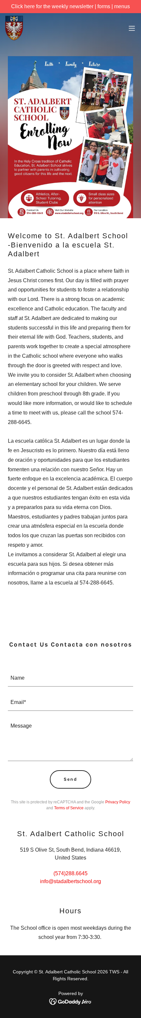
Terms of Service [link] (69, 808)
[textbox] (70, 678)
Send (70, 779)
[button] (131, 28)
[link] (14, 28)
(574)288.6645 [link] (70, 873)
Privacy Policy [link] (117, 802)
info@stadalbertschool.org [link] (70, 881)
